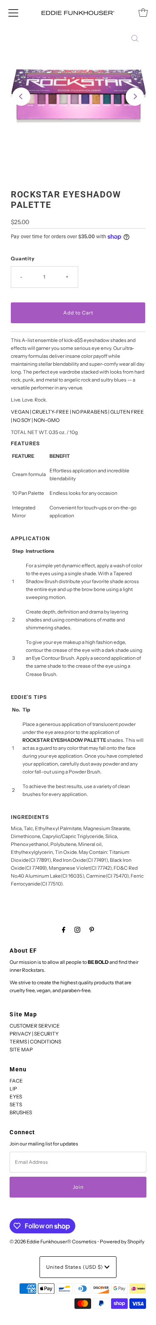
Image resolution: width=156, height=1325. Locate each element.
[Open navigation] (13, 12)
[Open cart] (143, 12)
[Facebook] (63, 929)
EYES (16, 1096)
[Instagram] (77, 929)
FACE (16, 1081)
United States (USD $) (75, 1267)
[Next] (135, 96)
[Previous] (21, 96)
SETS (16, 1104)
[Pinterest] (91, 929)
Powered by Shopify (122, 1241)
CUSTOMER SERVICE (35, 1026)
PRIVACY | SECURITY (34, 1034)
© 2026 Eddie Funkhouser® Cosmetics (53, 1241)
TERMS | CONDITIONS (35, 1041)
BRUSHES (21, 1112)
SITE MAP (21, 1049)
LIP (13, 1088)
